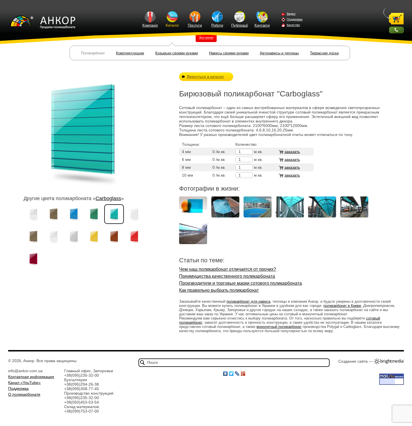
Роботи (217, 25)
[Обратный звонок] (396, 30)
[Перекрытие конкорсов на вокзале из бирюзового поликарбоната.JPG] (290, 216)
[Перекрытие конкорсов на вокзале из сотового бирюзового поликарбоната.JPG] (322, 216)
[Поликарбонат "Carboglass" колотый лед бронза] (33, 236)
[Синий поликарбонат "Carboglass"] (74, 214)
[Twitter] (231, 373)
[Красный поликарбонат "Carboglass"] (134, 236)
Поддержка (294, 19)
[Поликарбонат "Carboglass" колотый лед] (53, 236)
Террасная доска (324, 53)
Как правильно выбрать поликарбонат (219, 290)
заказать (292, 151)
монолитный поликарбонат (279, 327)
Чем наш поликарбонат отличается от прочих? (227, 269)
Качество (293, 25)
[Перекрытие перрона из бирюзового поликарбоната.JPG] (354, 216)
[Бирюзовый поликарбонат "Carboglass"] (114, 214)
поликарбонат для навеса (248, 301)
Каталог (172, 25)
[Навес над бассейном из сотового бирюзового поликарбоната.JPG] (258, 216)
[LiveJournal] (237, 373)
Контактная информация (31, 376)
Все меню (206, 37)
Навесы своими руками (229, 53)
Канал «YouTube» (24, 382)
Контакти (262, 25)
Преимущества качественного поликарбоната (227, 276)
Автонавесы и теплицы (279, 53)
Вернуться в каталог (205, 76)
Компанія (150, 25)
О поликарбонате (24, 394)
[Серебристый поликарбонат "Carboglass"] (74, 236)
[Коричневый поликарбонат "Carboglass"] (114, 236)
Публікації (239, 25)
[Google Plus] (243, 373)
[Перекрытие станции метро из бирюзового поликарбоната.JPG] (193, 242)
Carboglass (108, 198)
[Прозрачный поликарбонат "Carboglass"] (33, 214)
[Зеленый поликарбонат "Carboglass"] (94, 214)
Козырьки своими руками (176, 53)
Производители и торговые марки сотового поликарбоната (240, 283)
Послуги (195, 25)
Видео (291, 13)
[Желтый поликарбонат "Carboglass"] (94, 236)
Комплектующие (130, 53)
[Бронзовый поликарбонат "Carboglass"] (53, 214)
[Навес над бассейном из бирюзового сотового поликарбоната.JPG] (225, 216)
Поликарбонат (93, 53)
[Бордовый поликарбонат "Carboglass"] (33, 259)
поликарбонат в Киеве (342, 306)
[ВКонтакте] (225, 373)
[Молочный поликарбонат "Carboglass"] (134, 214)
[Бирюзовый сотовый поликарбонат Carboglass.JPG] (193, 216)
